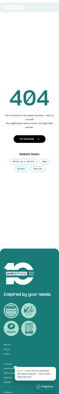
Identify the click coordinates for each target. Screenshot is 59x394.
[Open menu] (52, 7)
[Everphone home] (14, 7)
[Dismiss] (15, 367)
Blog (44, 162)
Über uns (37, 169)
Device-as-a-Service (23, 162)
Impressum (8, 363)
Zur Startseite (27, 139)
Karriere (7, 349)
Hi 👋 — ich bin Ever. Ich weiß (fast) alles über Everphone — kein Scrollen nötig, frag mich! (33, 373)
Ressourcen (8, 392)
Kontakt (21, 169)
